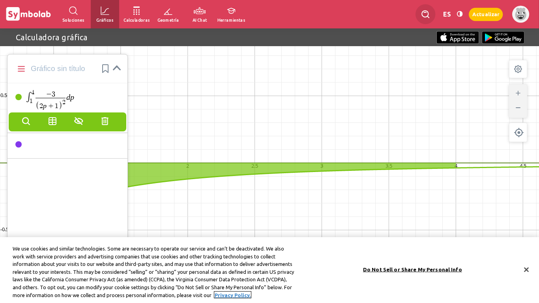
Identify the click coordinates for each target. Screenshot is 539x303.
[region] (269, 270)
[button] (105, 68)
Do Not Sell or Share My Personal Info (412, 269)
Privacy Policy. (233, 294)
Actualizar (485, 14)
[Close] (526, 269)
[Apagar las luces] (459, 14)
